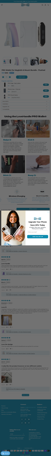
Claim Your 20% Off (37, 236)
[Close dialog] (48, 212)
